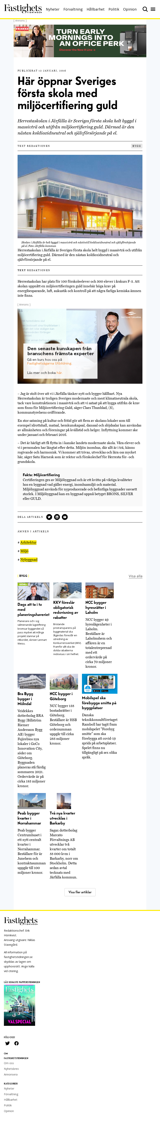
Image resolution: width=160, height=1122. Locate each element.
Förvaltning (73, 9)
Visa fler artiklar (80, 892)
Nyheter (53, 9)
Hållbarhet (96, 9)
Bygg (136, 146)
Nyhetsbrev (11, 1069)
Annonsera (11, 1074)
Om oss (9, 1063)
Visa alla (135, 576)
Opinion (130, 9)
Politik (113, 9)
